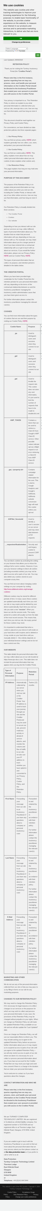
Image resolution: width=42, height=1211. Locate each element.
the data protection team (15, 1152)
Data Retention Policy (21, 1194)
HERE (29, 140)
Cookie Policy (12, 1192)
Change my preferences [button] (21, 42)
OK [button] (21, 38)
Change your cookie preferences (25, 1197)
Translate (22, 51)
